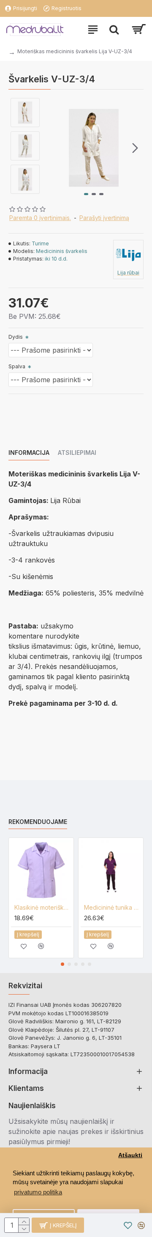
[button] (52, 147)
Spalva (16, 366)
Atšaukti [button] (130, 1155)
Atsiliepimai (77, 452)
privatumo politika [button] (38, 1192)
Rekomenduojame (37, 821)
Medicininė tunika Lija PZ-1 (112, 907)
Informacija (28, 452)
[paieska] (114, 29)
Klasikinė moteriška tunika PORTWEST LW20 (42, 907)
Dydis (15, 337)
